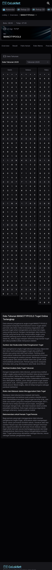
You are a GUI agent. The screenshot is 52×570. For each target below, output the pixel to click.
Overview (5, 46)
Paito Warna (38, 46)
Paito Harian (25, 46)
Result (15, 46)
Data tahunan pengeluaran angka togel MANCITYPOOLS (25, 324)
